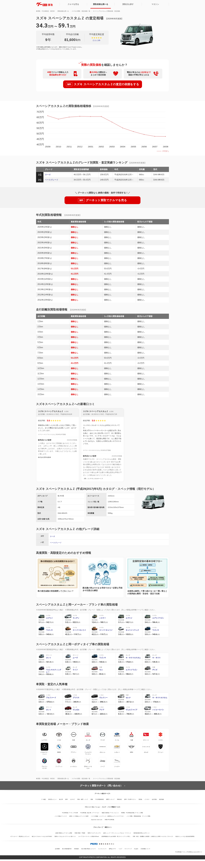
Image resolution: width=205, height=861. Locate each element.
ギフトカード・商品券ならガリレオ (19, 836)
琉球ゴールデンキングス (94, 833)
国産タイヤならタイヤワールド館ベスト (65, 836)
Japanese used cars (96, 819)
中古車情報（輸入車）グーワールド (89, 812)
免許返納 (161, 799)
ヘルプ (120, 848)
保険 (92, 799)
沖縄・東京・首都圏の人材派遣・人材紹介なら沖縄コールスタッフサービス (153, 836)
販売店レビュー (52, 799)
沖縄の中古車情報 (109, 819)
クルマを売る (73, 4)
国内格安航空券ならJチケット (142, 833)
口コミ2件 (96, 40)
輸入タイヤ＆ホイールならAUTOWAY (42, 836)
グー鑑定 (43, 799)
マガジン (155, 4)
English (136, 848)
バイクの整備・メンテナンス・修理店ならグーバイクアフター (107, 816)
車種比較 (119, 799)
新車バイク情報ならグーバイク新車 (78, 816)
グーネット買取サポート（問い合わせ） (101, 785)
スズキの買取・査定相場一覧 (81, 11)
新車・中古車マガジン (130, 799)
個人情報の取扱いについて (88, 848)
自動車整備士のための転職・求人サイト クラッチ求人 (115, 836)
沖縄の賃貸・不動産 (80, 833)
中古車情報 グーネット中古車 (70, 812)
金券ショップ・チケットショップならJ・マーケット (117, 833)
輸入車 (61, 799)
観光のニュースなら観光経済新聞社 (185, 836)
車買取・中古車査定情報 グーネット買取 (132, 812)
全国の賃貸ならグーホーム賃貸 (63, 833)
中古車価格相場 (99, 799)
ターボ (48, 175)
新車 (66, 799)
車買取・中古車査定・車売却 (45, 11)
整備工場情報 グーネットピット (110, 812)
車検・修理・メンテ (82, 799)
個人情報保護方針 (67, 848)
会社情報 (154, 799)
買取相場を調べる (100, 4)
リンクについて (102, 848)
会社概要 (57, 848)
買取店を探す (128, 4)
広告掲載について (145, 848)
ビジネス (147, 799)
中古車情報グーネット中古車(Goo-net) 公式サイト (188, 852)
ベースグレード (51, 180)
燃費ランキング (110, 799)
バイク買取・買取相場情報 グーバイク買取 (138, 816)
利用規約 (76, 848)
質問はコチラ (112, 848)
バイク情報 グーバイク (61, 816)
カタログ (72, 799)
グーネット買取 (44, 4)
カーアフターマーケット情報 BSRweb (88, 836)
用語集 (140, 799)
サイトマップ (128, 848)
